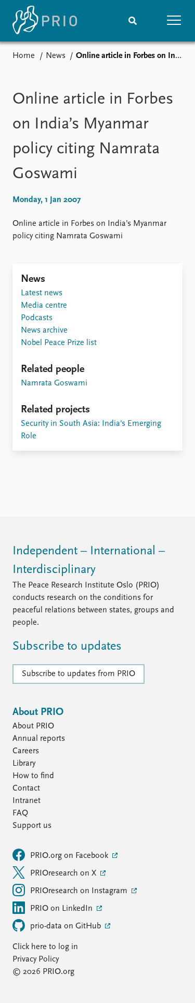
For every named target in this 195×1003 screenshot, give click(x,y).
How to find (33, 776)
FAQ (20, 813)
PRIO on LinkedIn (62, 909)
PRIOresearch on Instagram (79, 891)
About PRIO (33, 726)
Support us (31, 826)
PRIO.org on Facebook (70, 856)
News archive (44, 330)
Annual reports (38, 739)
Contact (26, 788)
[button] (174, 20)
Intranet (26, 801)
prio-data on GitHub (66, 926)
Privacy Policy (35, 959)
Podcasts (37, 318)
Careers (25, 751)
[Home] (44, 20)
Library (23, 764)
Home (23, 56)
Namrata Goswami (54, 383)
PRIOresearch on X (64, 873)
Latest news (41, 293)
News (56, 56)
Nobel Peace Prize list (59, 343)
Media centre (44, 306)
